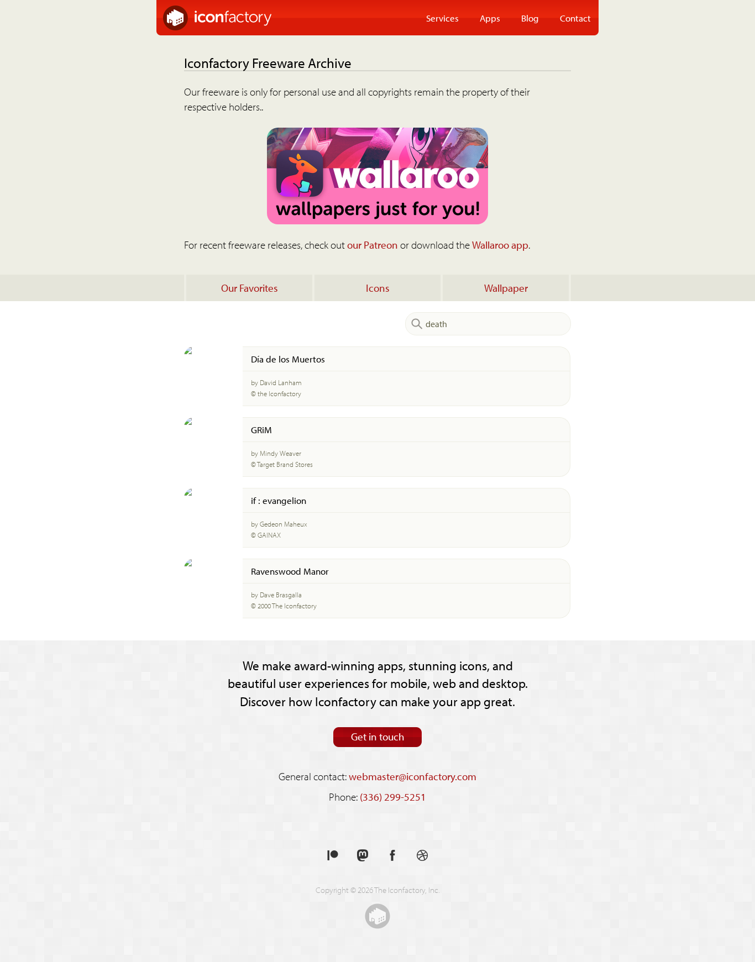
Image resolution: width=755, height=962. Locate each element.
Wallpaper (506, 288)
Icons (378, 288)
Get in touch (378, 736)
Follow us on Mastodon (362, 855)
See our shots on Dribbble (422, 855)
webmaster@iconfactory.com (412, 776)
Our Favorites (249, 288)
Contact (575, 18)
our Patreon (372, 244)
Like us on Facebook (392, 855)
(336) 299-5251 (393, 796)
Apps (490, 18)
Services (442, 18)
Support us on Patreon (332, 855)
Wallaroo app (500, 244)
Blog (530, 18)
